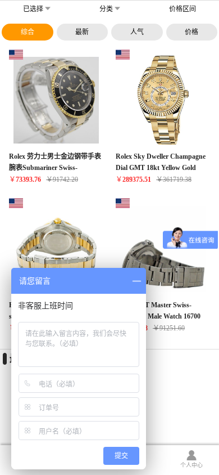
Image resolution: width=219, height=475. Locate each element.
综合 (27, 32)
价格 (191, 32)
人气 (137, 32)
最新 (82, 32)
